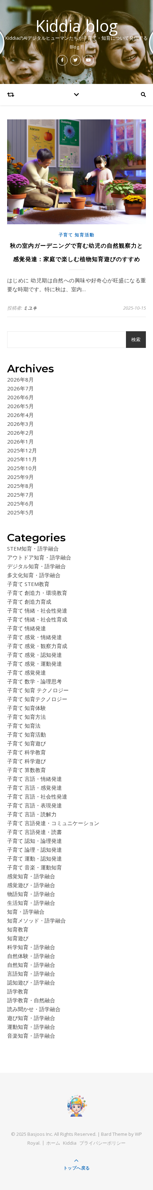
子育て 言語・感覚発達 (34, 787)
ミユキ (30, 308)
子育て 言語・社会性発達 (37, 796)
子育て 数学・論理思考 (34, 681)
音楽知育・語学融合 (31, 1035)
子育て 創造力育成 (29, 601)
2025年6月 (20, 503)
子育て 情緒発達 (26, 628)
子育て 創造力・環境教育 (37, 592)
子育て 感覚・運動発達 (34, 663)
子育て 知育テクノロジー (37, 699)
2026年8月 (20, 379)
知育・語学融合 (25, 911)
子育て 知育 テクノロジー (38, 690)
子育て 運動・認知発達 (34, 858)
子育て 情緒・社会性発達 (37, 610)
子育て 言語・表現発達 (34, 805)
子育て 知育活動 (77, 235)
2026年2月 (20, 432)
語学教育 (17, 991)
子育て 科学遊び (26, 761)
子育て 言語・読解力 (32, 814)
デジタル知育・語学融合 (36, 566)
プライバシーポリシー (102, 1143)
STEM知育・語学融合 (33, 548)
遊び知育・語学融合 (31, 1017)
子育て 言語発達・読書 (34, 831)
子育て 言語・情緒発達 (34, 778)
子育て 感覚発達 (26, 672)
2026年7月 (20, 388)
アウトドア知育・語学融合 (39, 557)
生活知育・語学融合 (31, 902)
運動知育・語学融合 (31, 1026)
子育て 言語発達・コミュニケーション (53, 823)
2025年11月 (22, 459)
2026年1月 (20, 441)
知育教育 (17, 929)
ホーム (53, 1143)
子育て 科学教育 (26, 752)
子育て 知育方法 (26, 716)
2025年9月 (20, 476)
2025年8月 (20, 485)
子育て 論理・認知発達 (34, 849)
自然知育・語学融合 (31, 964)
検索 (136, 339)
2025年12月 (22, 450)
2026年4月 (20, 414)
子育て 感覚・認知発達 (34, 654)
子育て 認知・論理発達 (34, 840)
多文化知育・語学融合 (33, 575)
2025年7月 (20, 494)
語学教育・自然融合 (31, 1000)
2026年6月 (20, 397)
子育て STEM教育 (28, 583)
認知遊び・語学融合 (31, 982)
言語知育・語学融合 (31, 973)
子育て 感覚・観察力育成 (37, 645)
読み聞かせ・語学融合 (33, 1009)
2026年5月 (20, 406)
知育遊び (17, 938)
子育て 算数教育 (26, 769)
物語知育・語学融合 (31, 893)
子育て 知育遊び (26, 743)
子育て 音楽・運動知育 (34, 867)
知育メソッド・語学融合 (36, 920)
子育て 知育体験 (26, 707)
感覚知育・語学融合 (31, 876)
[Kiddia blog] (76, 1105)
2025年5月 (20, 512)
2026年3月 (20, 423)
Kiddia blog (77, 26)
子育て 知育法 (24, 725)
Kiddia (69, 1143)
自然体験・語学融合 (31, 955)
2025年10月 (22, 468)
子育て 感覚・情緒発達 (34, 637)
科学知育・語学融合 (31, 947)
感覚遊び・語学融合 (31, 885)
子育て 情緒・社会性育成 (37, 619)
